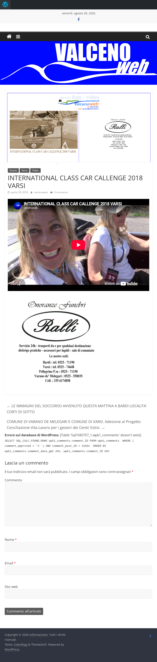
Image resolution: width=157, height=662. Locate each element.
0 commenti (61, 192)
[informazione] (9, 36)
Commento (13, 480)
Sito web (11, 586)
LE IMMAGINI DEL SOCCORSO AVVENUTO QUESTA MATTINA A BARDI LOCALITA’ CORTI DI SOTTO (77, 408)
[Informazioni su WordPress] (5, 4)
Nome (11, 539)
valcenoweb (41, 192)
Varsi (24, 170)
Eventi (13, 170)
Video (35, 170)
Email (10, 563)
